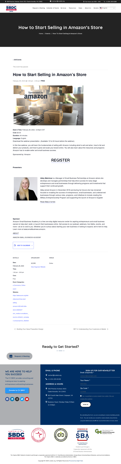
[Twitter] (22, 399)
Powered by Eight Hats (76, 461)
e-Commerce (17, 285)
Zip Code (84, 388)
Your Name (85, 380)
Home (41, 34)
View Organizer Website (38, 267)
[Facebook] (7, 399)
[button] (19, 356)
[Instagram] (17, 399)
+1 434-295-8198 (111, 2)
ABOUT (16, 233)
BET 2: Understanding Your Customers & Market (90, 329)
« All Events (17, 60)
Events (47, 34)
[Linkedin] (12, 399)
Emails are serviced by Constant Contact (91, 423)
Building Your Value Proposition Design (29, 329)
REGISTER (60, 160)
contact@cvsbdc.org (58, 1)
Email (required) (87, 372)
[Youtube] (27, 399)
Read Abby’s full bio (47, 201)
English (104, 8)
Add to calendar (23, 245)
